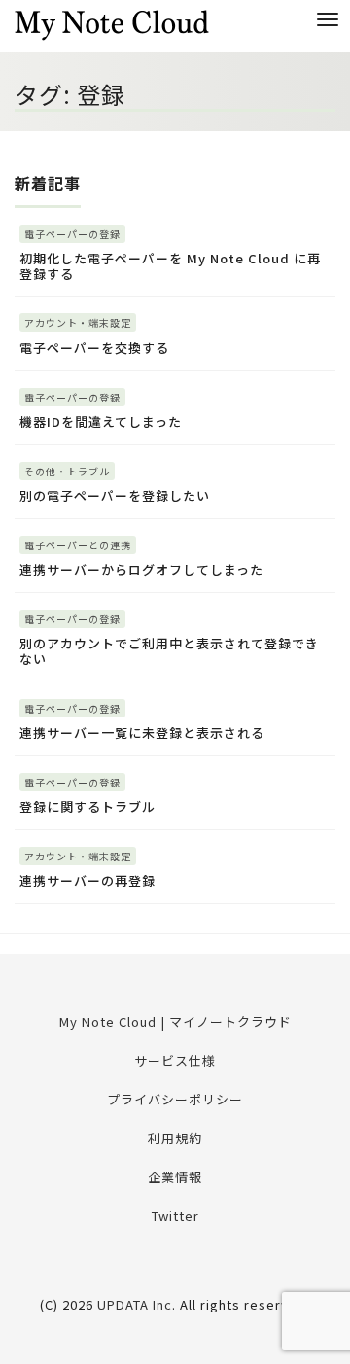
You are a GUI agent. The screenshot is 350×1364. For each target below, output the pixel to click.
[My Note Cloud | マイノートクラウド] (112, 23)
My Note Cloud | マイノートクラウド (175, 1021)
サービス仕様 (175, 1060)
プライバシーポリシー (175, 1099)
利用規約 (175, 1138)
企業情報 (175, 1177)
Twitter (175, 1216)
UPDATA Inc (134, 1304)
